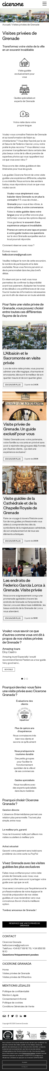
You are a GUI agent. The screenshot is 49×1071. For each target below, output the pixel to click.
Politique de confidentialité (15, 992)
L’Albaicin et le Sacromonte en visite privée (21, 359)
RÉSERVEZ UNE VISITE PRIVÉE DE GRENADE (24, 925)
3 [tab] (27, 679)
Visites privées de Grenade (25, 25)
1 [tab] (22, 679)
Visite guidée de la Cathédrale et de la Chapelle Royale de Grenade (20, 506)
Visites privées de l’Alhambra (16, 977)
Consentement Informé (14, 999)
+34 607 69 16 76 (22, 949)
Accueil (6, 25)
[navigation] (44, 4)
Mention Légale (10, 995)
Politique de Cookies (28, 1053)
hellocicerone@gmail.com (15, 945)
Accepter (24, 1062)
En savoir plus (13, 385)
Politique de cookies (12, 1003)
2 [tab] (24, 679)
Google (8, 670)
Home (5, 970)
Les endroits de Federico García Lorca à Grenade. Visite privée (24, 586)
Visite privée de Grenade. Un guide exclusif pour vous (19, 430)
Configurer (25, 1067)
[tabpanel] (24, 661)
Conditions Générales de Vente (18, 1006)
